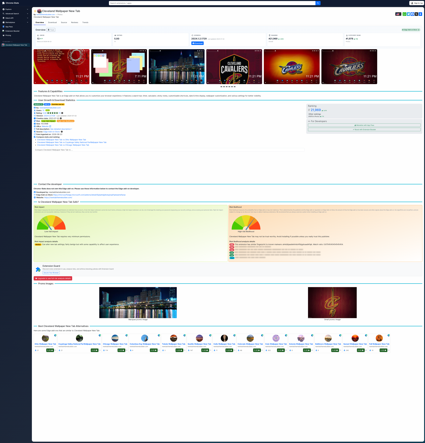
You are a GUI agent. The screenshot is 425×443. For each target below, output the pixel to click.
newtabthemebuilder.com (45, 14)
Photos (59, 14)
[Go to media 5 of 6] (232, 86)
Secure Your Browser (51, 273)
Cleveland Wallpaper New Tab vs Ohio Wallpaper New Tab (61, 140)
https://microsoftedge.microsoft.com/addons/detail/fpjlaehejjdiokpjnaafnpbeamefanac (89, 195)
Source (64, 22)
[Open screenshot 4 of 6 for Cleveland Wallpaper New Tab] (234, 66)
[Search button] (318, 3)
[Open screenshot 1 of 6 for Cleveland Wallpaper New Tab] (61, 66)
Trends (85, 22)
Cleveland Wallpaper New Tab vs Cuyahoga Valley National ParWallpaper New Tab (71, 142)
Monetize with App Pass (365, 125)
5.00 (52, 113)
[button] (416, 3)
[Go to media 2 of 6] (224, 86)
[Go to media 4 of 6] (229, 86)
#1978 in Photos (314, 116)
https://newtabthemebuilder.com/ (58, 197)
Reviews (74, 22)
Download (52, 22)
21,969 (319, 110)
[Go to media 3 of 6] (226, 86)
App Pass (9, 27)
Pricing (8, 35)
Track (52, 30)
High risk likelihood (66, 121)
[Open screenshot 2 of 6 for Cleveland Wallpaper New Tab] (119, 66)
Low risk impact (48, 121)
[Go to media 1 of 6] (221, 86)
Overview (40, 22)
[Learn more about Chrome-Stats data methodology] (62, 132)
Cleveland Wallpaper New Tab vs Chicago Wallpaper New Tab (63, 145)
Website (45, 126)
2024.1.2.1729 (49, 116)
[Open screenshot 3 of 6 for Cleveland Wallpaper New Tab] (177, 66)
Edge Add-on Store (410, 30)
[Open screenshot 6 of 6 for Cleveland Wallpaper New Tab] (349, 66)
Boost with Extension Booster (365, 129)
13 (43, 110)
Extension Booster (13, 31)
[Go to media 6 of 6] (234, 86)
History (8, 41)
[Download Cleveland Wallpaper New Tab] (228, 39)
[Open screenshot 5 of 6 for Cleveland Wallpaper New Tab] (292, 66)
